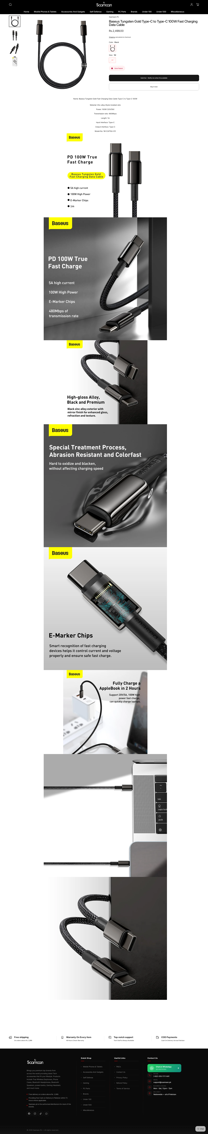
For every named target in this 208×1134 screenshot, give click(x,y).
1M (112, 60)
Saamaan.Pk (114, 17)
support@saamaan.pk (162, 1082)
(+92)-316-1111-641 (161, 1076)
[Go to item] (14, 21)
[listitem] (29, 1113)
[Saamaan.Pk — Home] (35, 1062)
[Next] (92, 59)
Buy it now (154, 87)
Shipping (112, 37)
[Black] (112, 48)
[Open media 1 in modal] (60, 54)
